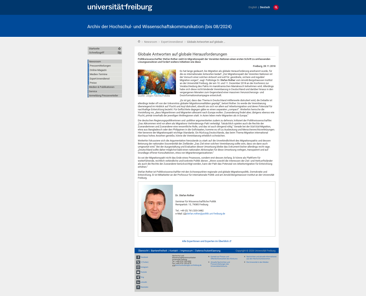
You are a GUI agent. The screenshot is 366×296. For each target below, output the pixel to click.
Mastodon (144, 287)
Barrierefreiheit (159, 250)
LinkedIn (143, 282)
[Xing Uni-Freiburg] (138, 277)
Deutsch (265, 7)
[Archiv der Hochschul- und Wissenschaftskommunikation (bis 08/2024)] (260, 25)
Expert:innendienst (172, 41)
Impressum (186, 250)
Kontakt (173, 250)
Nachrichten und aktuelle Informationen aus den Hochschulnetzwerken (261, 258)
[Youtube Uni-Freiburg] (138, 272)
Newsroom (150, 41)
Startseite (139, 41)
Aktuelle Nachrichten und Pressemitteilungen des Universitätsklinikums (220, 264)
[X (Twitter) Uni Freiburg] (138, 262)
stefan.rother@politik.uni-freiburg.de (205, 213)
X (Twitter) (144, 262)
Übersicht (143, 250)
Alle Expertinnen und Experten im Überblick (205, 241)
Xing (142, 277)
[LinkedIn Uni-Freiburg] (138, 282)
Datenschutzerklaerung (207, 250)
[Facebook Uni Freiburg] (138, 257)
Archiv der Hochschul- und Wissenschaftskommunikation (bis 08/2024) (159, 26)
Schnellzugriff (96, 52)
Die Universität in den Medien (257, 262)
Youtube (143, 272)
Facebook (144, 257)
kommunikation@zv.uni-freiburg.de (188, 265)
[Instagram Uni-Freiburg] (138, 267)
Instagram (144, 267)
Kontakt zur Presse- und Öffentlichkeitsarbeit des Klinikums (224, 258)
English (253, 7)
